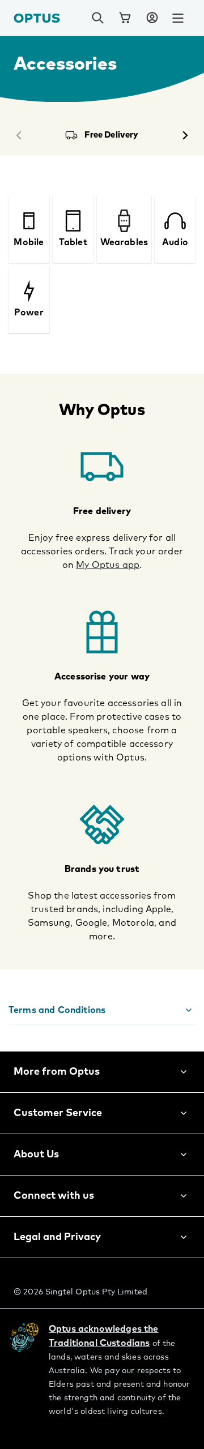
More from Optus (57, 1072)
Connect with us (54, 1196)
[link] (124, 18)
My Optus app (107, 565)
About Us (36, 1154)
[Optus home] (37, 18)
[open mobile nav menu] (177, 18)
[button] (151, 18)
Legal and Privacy (57, 1237)
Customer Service (58, 1113)
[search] (97, 18)
